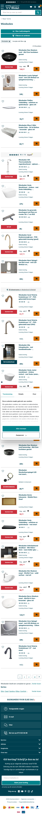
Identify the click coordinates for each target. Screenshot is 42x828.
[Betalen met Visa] (17, 807)
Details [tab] (21, 394)
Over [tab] (34, 394)
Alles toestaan (21, 428)
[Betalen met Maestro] (22, 807)
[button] (3, 51)
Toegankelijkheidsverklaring (26, 802)
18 (34, 677)
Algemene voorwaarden (27, 799)
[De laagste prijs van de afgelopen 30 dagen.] (28, 66)
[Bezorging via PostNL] (4, 807)
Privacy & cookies (12, 802)
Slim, (2, 691)
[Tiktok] (32, 791)
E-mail (11, 717)
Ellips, (18, 691)
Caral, (7, 691)
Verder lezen (36, 684)
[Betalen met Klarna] (18, 812)
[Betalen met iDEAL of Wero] (11, 807)
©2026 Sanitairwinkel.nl (12, 799)
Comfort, (23, 691)
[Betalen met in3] (23, 812)
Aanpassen (20, 435)
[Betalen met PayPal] (37, 807)
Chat (10, 725)
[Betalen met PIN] (32, 807)
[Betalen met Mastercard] (27, 807)
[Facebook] (19, 791)
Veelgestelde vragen (16, 709)
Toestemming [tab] (7, 394)
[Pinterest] (25, 791)
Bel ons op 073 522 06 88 (18, 733)
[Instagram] (29, 791)
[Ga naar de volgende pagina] (39, 677)
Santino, (12, 691)
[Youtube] (22, 791)
